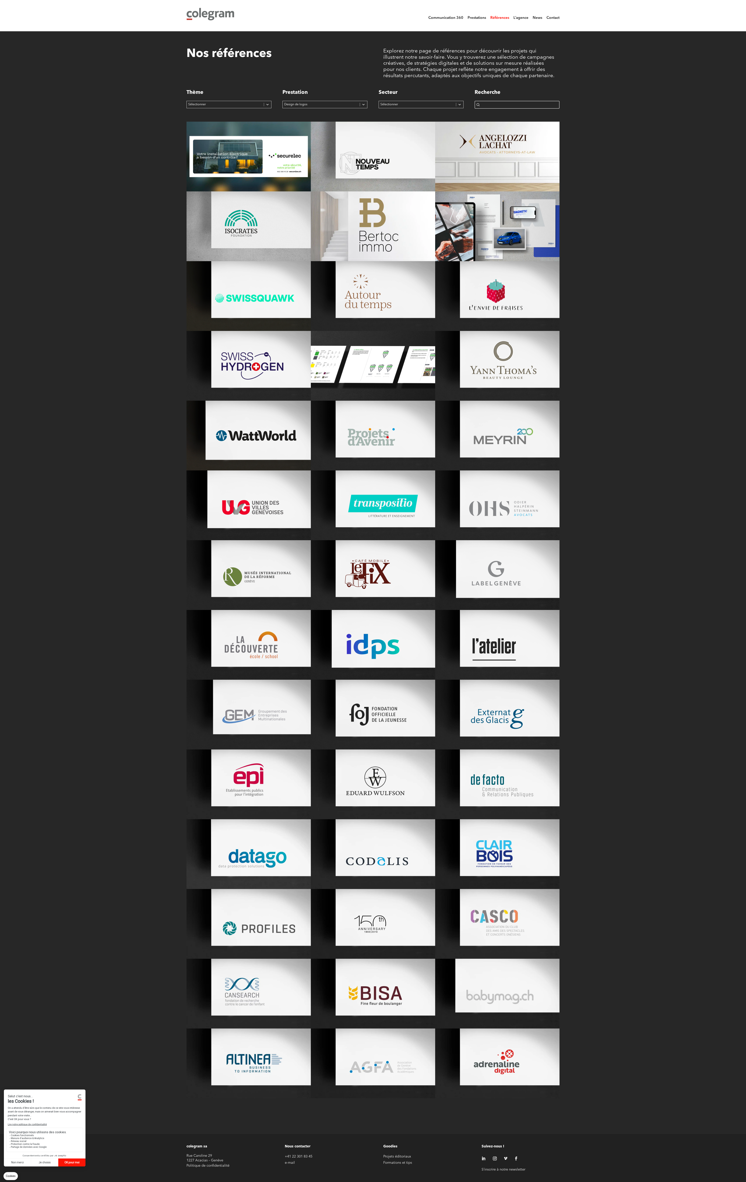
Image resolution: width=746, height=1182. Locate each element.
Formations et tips (397, 1163)
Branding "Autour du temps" (373, 301)
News (537, 18)
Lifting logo (248, 370)
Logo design (497, 719)
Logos (248, 440)
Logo (373, 161)
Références (499, 18)
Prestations (477, 18)
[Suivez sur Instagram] (495, 1158)
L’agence (520, 18)
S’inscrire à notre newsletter (503, 1170)
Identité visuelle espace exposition (497, 649)
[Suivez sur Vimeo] (505, 1158)
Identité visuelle (248, 161)
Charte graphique (373, 370)
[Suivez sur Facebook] (516, 1158)
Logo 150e (373, 928)
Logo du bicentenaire (497, 440)
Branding (497, 231)
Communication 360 (445, 18)
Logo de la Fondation (373, 719)
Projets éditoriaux (397, 1156)
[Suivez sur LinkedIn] (483, 1158)
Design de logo (497, 580)
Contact (553, 18)
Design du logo (497, 789)
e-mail (290, 1163)
